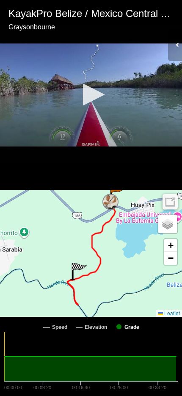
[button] (91, 94)
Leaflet (171, 313)
